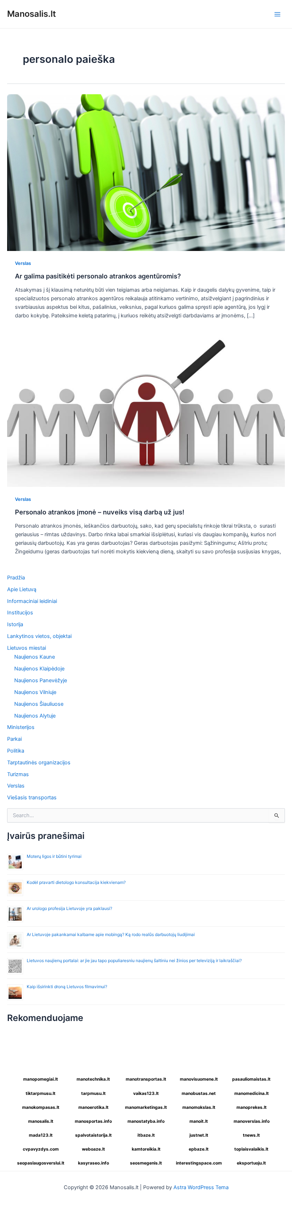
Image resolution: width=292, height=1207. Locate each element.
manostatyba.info (146, 1121)
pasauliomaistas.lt (251, 1079)
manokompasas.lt (40, 1107)
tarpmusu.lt (93, 1093)
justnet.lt (198, 1135)
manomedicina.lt (251, 1093)
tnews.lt (251, 1135)
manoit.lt (198, 1121)
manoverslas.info (252, 1121)
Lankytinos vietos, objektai (39, 636)
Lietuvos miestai (26, 648)
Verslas (23, 263)
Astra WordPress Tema (201, 1187)
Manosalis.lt (31, 14)
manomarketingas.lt (146, 1107)
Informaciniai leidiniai (32, 601)
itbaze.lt (146, 1135)
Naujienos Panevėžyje (40, 680)
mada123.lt (41, 1135)
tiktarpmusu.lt (41, 1093)
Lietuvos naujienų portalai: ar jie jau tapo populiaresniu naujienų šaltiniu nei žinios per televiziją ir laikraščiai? (134, 960)
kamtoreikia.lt (146, 1149)
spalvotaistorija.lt (93, 1135)
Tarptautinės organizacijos (39, 762)
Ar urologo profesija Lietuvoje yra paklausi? (69, 908)
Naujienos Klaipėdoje (39, 668)
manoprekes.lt (251, 1107)
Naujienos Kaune (34, 657)
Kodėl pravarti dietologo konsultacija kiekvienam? (76, 882)
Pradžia (16, 577)
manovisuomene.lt (199, 1079)
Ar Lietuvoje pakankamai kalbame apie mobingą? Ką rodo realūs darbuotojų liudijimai (111, 934)
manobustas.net (199, 1093)
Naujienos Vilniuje (35, 692)
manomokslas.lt (198, 1107)
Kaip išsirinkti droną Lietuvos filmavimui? (67, 986)
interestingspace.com (199, 1163)
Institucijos (20, 612)
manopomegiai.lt (40, 1079)
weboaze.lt (93, 1149)
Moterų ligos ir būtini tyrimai (54, 856)
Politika (15, 751)
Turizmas (18, 774)
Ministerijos (21, 727)
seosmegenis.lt (146, 1163)
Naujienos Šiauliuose (38, 704)
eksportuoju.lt (251, 1163)
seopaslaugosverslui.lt (40, 1163)
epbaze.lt (199, 1149)
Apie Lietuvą (21, 589)
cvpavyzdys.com (41, 1149)
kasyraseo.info (93, 1163)
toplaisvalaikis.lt (251, 1149)
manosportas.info (93, 1121)
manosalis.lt (40, 1121)
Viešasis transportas (32, 797)
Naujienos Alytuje (35, 716)
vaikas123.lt (146, 1093)
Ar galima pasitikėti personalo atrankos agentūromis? (98, 276)
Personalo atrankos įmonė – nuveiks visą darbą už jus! (99, 512)
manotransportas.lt (146, 1079)
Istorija (15, 624)
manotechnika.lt (93, 1079)
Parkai (14, 739)
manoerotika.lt (93, 1107)
